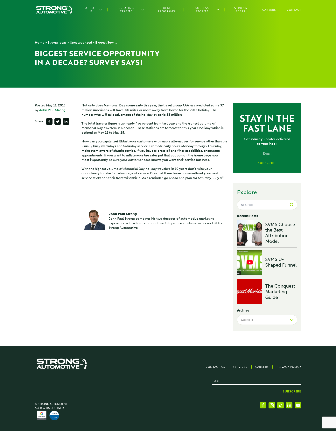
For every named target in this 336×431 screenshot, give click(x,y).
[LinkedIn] (289, 405)
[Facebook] (263, 405)
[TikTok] (280, 405)
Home (39, 42)
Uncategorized (81, 42)
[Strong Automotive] (54, 10)
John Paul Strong (52, 110)
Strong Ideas (57, 42)
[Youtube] (298, 405)
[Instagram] (272, 405)
